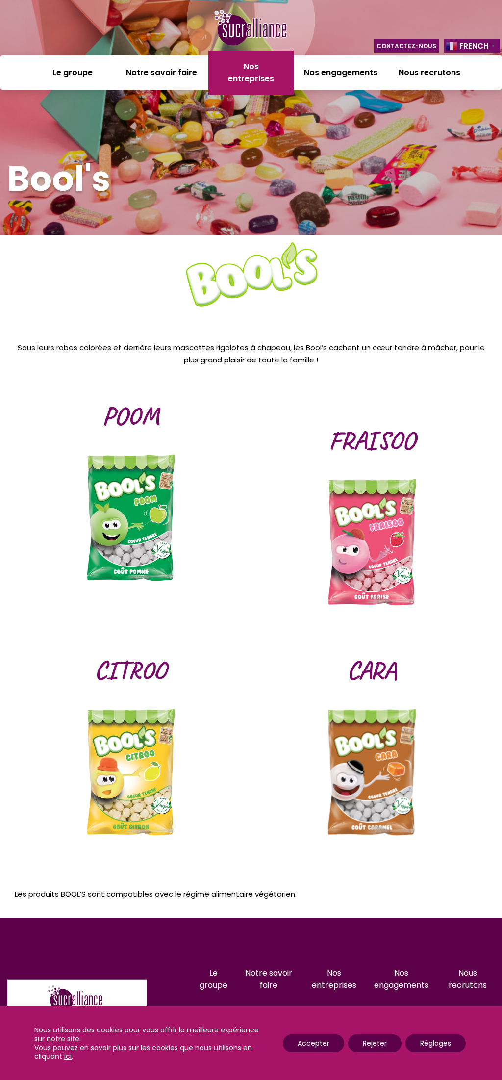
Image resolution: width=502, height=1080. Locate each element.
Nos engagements (340, 72)
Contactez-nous (406, 46)
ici (68, 1056)
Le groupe (72, 72)
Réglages (435, 1043)
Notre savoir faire (161, 72)
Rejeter (375, 1043)
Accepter (313, 1043)
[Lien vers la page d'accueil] (251, 29)
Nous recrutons (429, 72)
